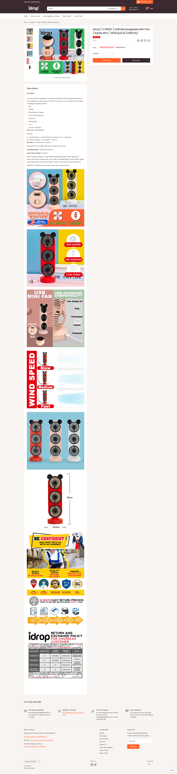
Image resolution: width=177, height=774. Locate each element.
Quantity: (96, 53)
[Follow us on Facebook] (91, 764)
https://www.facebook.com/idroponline (42, 740)
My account (133, 9)
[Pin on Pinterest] (142, 40)
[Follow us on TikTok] (95, 764)
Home (26, 16)
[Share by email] (149, 40)
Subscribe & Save (146, 2)
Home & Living (35, 16)
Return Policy (104, 753)
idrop (95, 40)
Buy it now (136, 60)
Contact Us (103, 744)
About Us (102, 741)
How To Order (78, 16)
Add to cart (106, 60)
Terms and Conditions (106, 747)
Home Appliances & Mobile (51, 16)
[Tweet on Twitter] (145, 40)
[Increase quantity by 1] (113, 53)
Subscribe (133, 746)
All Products (103, 736)
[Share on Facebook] (138, 40)
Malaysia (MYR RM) (30, 761)
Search (102, 733)
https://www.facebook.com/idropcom (35, 746)
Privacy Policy (104, 750)
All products (32, 22)
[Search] (123, 9)
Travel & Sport (66, 16)
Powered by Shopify (29, 768)
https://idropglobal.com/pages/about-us (35, 736)
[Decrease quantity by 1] (102, 53)
